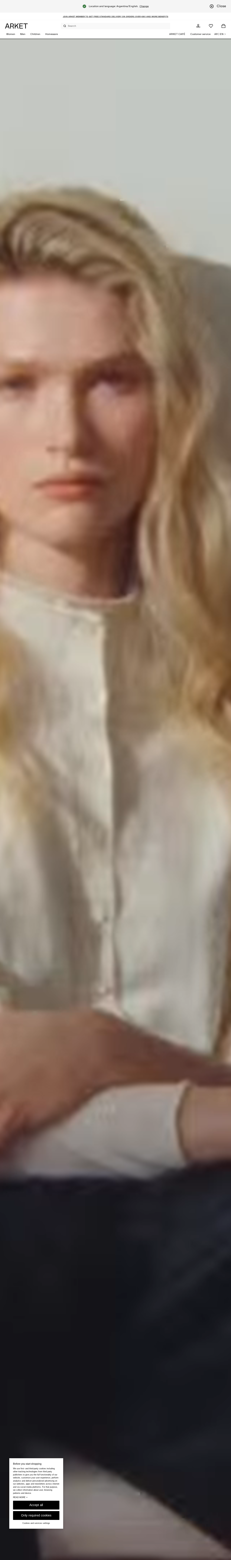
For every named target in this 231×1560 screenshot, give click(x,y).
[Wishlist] (210, 25)
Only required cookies (36, 1515)
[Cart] (223, 25)
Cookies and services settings (36, 1523)
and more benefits (157, 16)
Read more (20, 1497)
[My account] (198, 25)
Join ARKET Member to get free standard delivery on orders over (102, 16)
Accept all (36, 1505)
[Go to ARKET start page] (16, 26)
